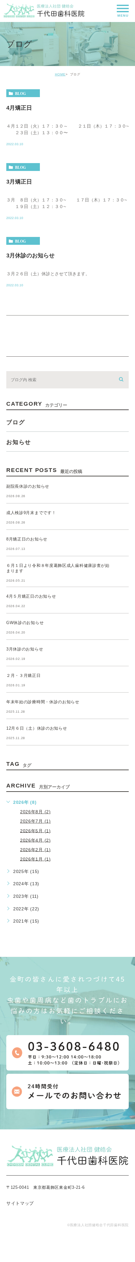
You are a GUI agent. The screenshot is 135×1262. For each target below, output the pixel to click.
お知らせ (18, 442)
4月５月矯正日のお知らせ (31, 596)
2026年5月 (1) (35, 830)
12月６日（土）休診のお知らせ (36, 728)
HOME (60, 74)
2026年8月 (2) (35, 811)
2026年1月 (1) (35, 858)
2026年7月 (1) (35, 821)
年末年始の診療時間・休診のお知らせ (42, 702)
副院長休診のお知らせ (27, 486)
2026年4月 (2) (35, 839)
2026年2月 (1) (35, 849)
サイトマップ (20, 1203)
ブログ (15, 422)
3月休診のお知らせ (30, 255)
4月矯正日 (19, 108)
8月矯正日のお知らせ (26, 539)
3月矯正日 (19, 181)
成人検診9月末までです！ (31, 512)
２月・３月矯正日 (23, 675)
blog (20, 93)
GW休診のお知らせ (25, 622)
